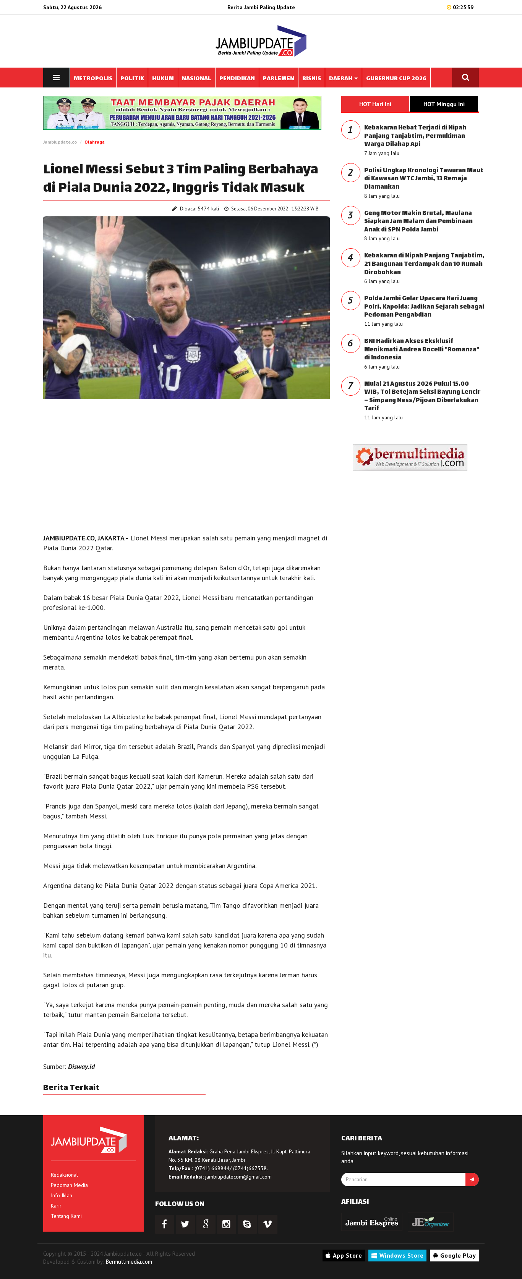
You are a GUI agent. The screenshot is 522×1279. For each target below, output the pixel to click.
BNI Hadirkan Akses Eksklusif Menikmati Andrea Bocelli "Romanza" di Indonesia (421, 350)
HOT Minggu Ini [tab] (444, 104)
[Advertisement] (186, 468)
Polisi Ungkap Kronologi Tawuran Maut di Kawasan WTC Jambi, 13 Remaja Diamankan (423, 179)
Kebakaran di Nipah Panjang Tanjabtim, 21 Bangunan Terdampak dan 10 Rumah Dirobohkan (424, 264)
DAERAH (341, 79)
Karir (56, 1205)
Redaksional (64, 1174)
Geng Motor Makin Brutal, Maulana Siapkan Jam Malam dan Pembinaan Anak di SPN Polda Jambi (418, 222)
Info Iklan (61, 1195)
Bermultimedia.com (129, 1261)
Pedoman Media (69, 1185)
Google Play (458, 1255)
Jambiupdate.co (60, 142)
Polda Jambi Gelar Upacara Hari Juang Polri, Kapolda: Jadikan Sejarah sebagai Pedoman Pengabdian (424, 307)
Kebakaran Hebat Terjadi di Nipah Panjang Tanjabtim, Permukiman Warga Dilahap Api (415, 136)
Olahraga (94, 142)
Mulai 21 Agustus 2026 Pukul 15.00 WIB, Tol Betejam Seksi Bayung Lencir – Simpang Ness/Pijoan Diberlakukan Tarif (422, 397)
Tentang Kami (66, 1216)
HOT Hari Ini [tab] (375, 104)
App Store (347, 1255)
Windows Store (401, 1255)
